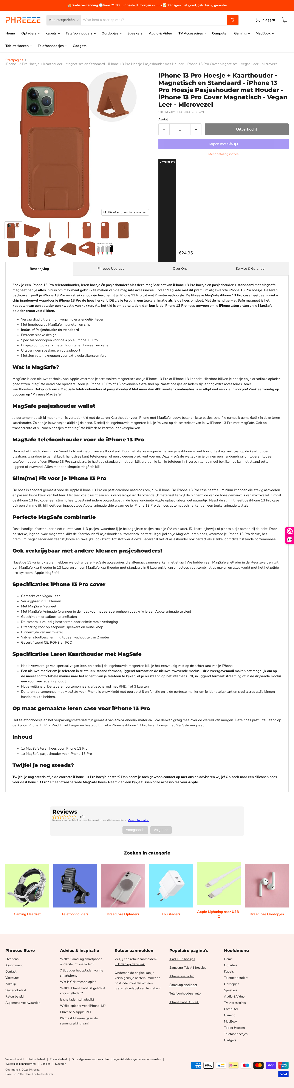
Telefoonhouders (79, 33)
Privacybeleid (58, 1059)
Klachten (60, 1064)
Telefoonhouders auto (185, 993)
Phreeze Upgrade (110, 268)
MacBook (263, 33)
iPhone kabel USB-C (184, 1002)
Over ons (12, 959)
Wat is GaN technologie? (78, 982)
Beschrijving (39, 268)
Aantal (163, 119)
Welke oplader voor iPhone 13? (83, 1006)
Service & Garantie (250, 268)
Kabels (51, 33)
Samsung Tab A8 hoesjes (187, 967)
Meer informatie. (138, 820)
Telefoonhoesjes (51, 46)
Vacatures (12, 978)
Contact (10, 971)
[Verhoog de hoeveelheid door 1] (195, 129)
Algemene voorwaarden (22, 1003)
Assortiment (14, 965)
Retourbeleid (14, 996)
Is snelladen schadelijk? (77, 999)
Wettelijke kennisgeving (20, 1064)
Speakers (134, 33)
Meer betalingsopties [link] (223, 154)
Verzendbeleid (15, 990)
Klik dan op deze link (130, 964)
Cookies (45, 1064)
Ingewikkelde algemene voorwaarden (137, 1059)
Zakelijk (11, 984)
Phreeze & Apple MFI (75, 1012)
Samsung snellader (183, 985)
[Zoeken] (232, 20)
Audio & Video (160, 33)
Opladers (29, 33)
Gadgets (80, 46)
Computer (220, 33)
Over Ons (180, 268)
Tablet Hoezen (17, 46)
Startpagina (14, 60)
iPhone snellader (181, 976)
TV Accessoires (191, 33)
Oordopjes (110, 33)
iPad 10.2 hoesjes (182, 959)
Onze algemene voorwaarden (90, 1059)
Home (10, 33)
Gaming (241, 33)
